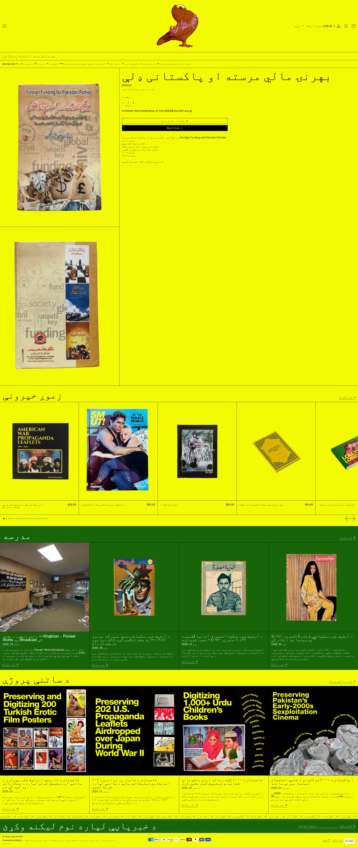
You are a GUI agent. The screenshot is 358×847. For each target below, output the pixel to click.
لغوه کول (7, 843)
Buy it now (173, 128)
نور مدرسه (345, 537)
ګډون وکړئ (345, 825)
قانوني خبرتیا (109, 840)
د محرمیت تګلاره (58, 840)
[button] (346, 26)
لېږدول (84, 840)
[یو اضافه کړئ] (133, 103)
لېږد (152, 89)
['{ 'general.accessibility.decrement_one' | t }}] (123, 103)
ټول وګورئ (345, 397)
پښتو (297, 26)
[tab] (3, 518)
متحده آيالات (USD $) (319, 26)
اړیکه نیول (95, 840)
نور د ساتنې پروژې (340, 681)
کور (5, 56)
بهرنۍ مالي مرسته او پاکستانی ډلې (33, 56)
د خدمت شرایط (73, 840)
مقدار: (126, 97)
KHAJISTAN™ (17, 836)
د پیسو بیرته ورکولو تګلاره (36, 840)
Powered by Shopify (12, 840)
